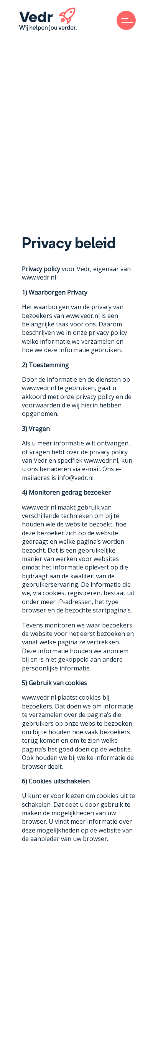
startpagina (110, 610)
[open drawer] (126, 20)
